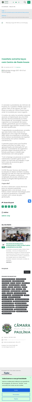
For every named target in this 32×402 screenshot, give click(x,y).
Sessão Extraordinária (20, 293)
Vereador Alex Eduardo (14, 297)
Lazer (13, 289)
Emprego (23, 285)
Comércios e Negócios (18, 281)
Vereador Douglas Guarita (21, 299)
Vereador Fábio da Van (20, 303)
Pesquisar (5, 268)
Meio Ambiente (5, 291)
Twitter (6, 206)
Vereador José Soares (21, 307)
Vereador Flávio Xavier (7, 303)
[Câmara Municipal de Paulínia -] (5, 2)
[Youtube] (16, 2)
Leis (24, 289)
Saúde (3, 293)
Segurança (9, 293)
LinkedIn (9, 206)
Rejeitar (16, 399)
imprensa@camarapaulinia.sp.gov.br (17, 339)
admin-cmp (6, 216)
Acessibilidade (5, 6)
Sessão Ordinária (6, 295)
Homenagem (17, 287)
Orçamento (25, 291)
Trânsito (4, 297)
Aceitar (16, 390)
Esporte (4, 287)
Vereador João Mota (7, 309)
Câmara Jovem (25, 283)
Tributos (26, 295)
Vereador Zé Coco (6, 313)
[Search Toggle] (25, 2)
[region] (16, 389)
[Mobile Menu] (28, 2)
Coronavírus (5, 283)
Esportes (10, 287)
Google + (12, 206)
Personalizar (16, 394)
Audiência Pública (6, 281)
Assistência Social (20, 279)
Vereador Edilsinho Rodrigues (20, 301)
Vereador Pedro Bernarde (8, 311)
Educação (4, 285)
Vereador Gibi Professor (22, 305)
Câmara (18, 283)
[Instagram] (19, 2)
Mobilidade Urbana (15, 291)
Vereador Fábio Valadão (8, 305)
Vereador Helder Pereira (8, 307)
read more (8, 262)
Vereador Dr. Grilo (6, 301)
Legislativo (19, 289)
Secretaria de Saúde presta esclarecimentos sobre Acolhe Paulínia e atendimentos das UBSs (18, 245)
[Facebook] (13, 2)
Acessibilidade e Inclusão (8, 279)
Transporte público (17, 295)
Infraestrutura (6, 289)
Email (15, 206)
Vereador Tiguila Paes (22, 311)
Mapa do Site (12, 6)
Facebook (3, 206)
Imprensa (18, 67)
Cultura (13, 283)
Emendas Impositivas (14, 285)
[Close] (30, 377)
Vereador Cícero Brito (7, 299)
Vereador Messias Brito (20, 309)
